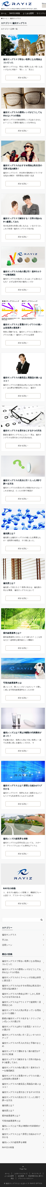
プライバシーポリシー (25, 1178)
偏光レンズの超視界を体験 (15, 838)
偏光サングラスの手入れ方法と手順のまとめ (21, 1044)
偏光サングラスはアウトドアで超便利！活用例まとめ (21, 1003)
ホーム (3, 13)
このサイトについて (21, 1173)
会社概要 (21, 1176)
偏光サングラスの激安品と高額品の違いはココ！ (22, 379)
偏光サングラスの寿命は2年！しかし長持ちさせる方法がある (21, 995)
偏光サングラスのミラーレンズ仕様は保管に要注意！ (21, 979)
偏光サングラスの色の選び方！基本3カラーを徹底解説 (22, 273)
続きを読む (22, 77)
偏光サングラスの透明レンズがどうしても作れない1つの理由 (22, 114)
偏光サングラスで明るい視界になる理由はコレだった (22, 61)
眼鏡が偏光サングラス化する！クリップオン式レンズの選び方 (21, 1020)
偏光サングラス (9, 934)
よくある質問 (28, 13)
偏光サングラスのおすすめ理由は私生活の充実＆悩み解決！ (22, 167)
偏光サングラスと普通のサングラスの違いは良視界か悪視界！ (22, 326)
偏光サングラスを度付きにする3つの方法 (22, 430)
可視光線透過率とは (12, 682)
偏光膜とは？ (9, 533)
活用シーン (7, 945)
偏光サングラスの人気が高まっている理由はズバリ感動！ (21, 1012)
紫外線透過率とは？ (12, 633)
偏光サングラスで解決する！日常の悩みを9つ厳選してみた (22, 220)
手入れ (5, 939)
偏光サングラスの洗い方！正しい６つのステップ (21, 1036)
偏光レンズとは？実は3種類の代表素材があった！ (22, 734)
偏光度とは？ (9, 583)
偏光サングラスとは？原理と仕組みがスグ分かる (22, 787)
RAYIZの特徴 (14, 13)
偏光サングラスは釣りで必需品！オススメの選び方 (21, 1028)
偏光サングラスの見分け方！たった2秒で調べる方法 (22, 482)
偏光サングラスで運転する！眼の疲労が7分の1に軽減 (21, 1052)
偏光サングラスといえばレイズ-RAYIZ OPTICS (24, 1183)
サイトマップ (36, 1173)
